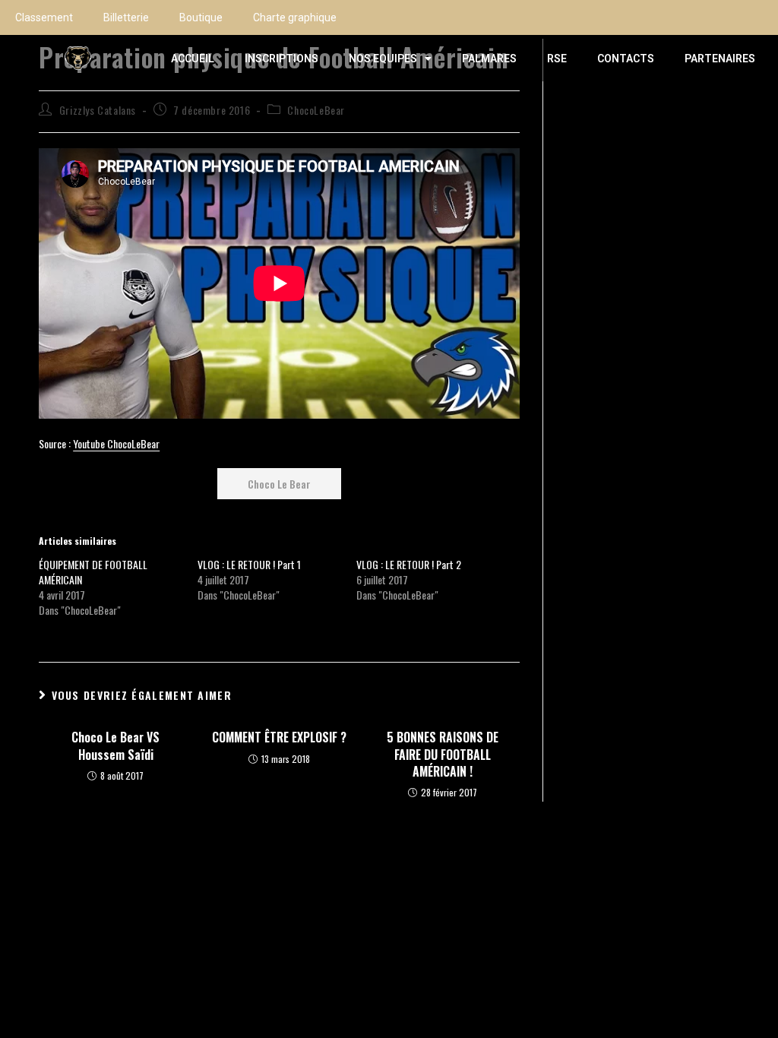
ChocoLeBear (316, 110)
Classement (44, 17)
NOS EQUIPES (383, 58)
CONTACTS (625, 58)
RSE (557, 58)
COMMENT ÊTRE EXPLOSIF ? (279, 737)
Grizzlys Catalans (97, 110)
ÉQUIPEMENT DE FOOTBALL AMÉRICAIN (93, 571)
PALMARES (489, 58)
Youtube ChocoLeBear (116, 443)
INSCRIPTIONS (281, 58)
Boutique (201, 17)
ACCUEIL (192, 58)
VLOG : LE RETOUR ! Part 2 (408, 564)
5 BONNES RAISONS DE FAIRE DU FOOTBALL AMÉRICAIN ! (442, 754)
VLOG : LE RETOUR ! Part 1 (249, 564)
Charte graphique (295, 17)
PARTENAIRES (720, 58)
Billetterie (126, 17)
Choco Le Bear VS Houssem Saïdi (115, 746)
